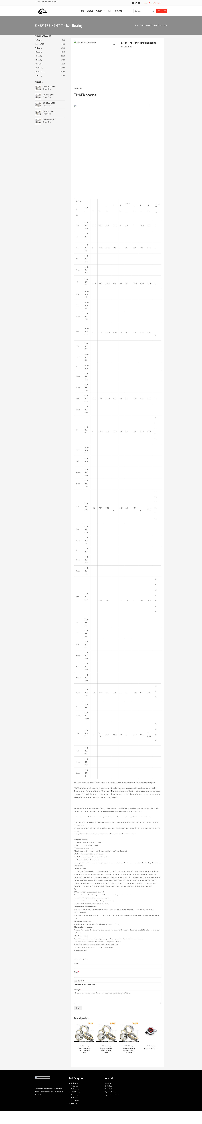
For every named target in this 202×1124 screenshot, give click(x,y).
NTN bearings (105, 791)
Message (77, 989)
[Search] (153, 11)
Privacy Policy (109, 1089)
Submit (78, 1008)
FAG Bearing (38, 76)
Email (76, 972)
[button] (161, 11)
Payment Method (110, 1092)
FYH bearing (38, 48)
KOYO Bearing (74, 1089)
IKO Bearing (38, 52)
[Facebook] (133, 3)
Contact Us (108, 1086)
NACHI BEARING (39, 44)
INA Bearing (38, 40)
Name (76, 963)
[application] (103, 11)
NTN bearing (38, 60)
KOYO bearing (39, 68)
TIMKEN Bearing (39, 72)
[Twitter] (136, 3)
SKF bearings (114, 791)
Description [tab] (78, 88)
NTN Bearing (74, 1086)
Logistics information (111, 1095)
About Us (108, 1083)
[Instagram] (139, 3)
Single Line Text (79, 981)
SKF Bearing (38, 56)
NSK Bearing (38, 64)
